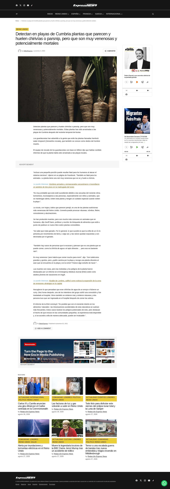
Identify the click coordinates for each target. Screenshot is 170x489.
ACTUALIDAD (24, 397)
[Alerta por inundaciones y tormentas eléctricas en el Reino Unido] (33, 428)
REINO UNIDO (22, 29)
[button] (17, 14)
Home (17, 21)
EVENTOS (102, 397)
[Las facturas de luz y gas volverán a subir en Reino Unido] (67, 386)
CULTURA (68, 439)
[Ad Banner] (67, 351)
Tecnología (52, 484)
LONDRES (68, 397)
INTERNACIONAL (37, 397)
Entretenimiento (43, 484)
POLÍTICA (22, 400)
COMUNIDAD (57, 397)
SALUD (34, 442)
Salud (29, 484)
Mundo (17, 484)
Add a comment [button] (44, 328)
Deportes (34, 484)
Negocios (23, 484)
